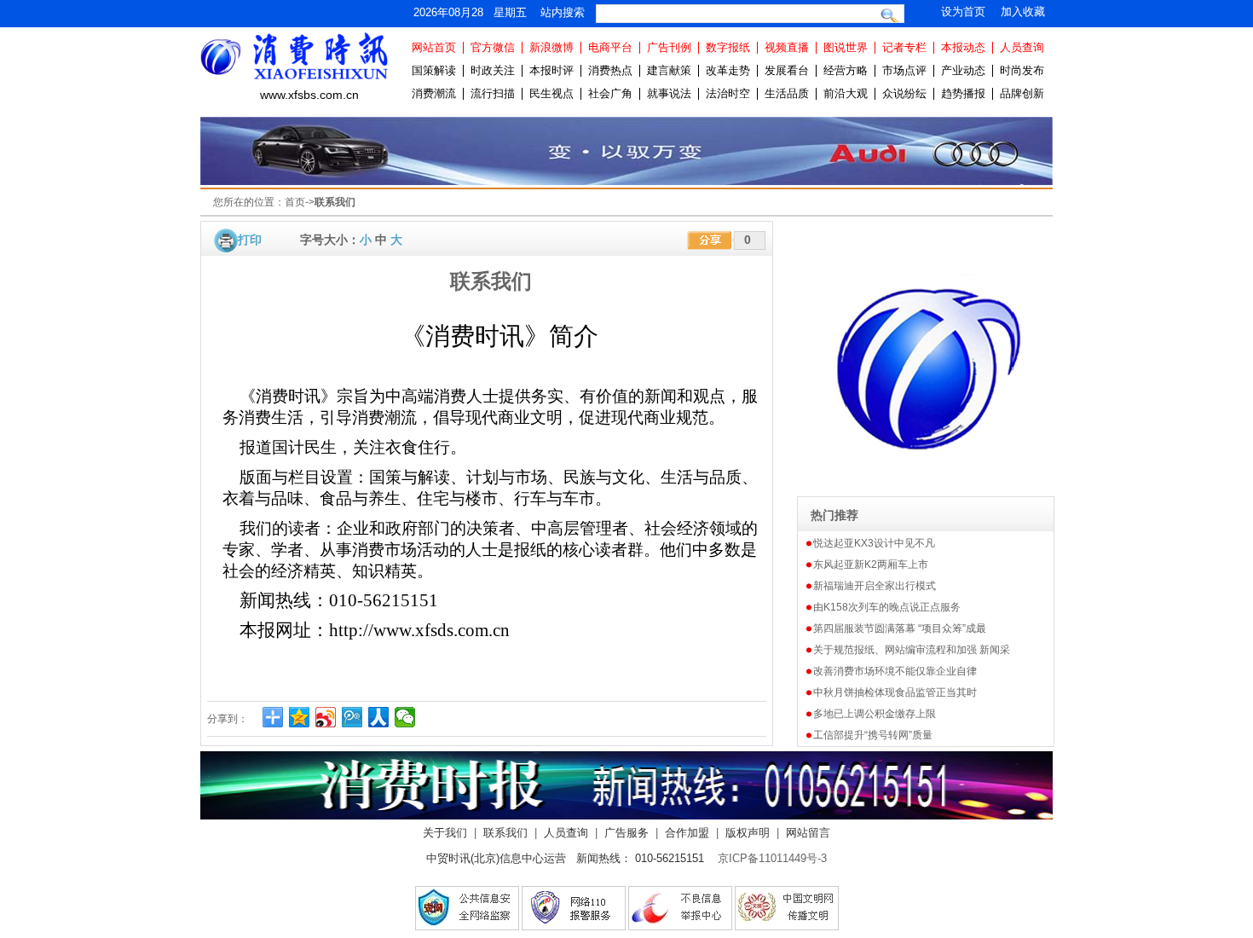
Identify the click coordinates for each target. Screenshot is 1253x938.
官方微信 (493, 47)
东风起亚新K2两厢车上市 (870, 564)
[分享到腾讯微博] (352, 717)
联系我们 (505, 832)
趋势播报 (963, 93)
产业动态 (963, 70)
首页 (295, 202)
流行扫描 (493, 93)
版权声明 (747, 832)
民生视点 (551, 93)
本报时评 (551, 70)
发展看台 (787, 70)
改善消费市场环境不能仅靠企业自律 (895, 671)
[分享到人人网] (379, 717)
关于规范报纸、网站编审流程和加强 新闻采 (911, 650)
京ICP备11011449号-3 (772, 858)
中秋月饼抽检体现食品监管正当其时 (895, 692)
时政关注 (493, 70)
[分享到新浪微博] (326, 717)
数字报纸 (728, 47)
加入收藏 (1023, 11)
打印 (250, 239)
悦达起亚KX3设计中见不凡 (874, 543)
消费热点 (610, 70)
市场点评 (904, 70)
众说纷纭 (904, 93)
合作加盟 (687, 832)
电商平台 (610, 47)
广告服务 (626, 832)
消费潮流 (434, 93)
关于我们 (445, 832)
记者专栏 (904, 47)
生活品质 (787, 93)
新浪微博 (551, 47)
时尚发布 (1022, 70)
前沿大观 (845, 93)
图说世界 (845, 47)
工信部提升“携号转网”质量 (873, 735)
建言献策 (669, 70)
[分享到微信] (405, 717)
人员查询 (1022, 47)
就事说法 (669, 93)
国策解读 (434, 70)
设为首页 (963, 11)
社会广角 (610, 93)
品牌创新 (1022, 93)
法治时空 (728, 93)
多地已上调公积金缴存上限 (874, 714)
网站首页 (434, 47)
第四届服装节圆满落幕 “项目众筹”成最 (899, 628)
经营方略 (845, 70)
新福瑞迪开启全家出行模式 (874, 586)
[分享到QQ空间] (299, 717)
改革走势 (728, 70)
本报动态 (963, 47)
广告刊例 (669, 47)
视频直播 (787, 47)
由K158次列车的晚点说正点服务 (887, 607)
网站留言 (808, 832)
